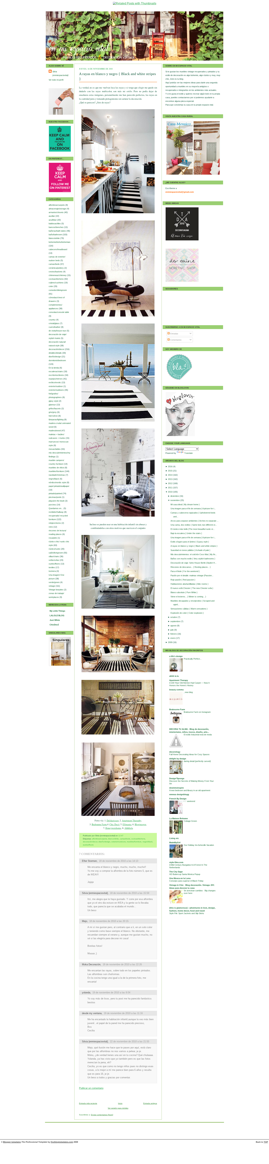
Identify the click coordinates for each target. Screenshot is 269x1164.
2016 (170, 466)
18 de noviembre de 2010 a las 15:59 (129, 893)
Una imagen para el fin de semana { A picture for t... (193, 508)
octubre (174, 617)
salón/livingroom (56, 553)
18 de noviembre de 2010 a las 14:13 (118, 861)
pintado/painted (56, 493)
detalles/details (55, 353)
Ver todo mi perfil (56, 80)
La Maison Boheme (178, 818)
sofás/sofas (54, 560)
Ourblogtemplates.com (62, 1142)
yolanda (86, 992)
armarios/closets (56, 212)
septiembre (175, 621)
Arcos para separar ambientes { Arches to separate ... (194, 521)
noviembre (175, 500)
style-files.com (176, 862)
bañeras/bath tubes (57, 231)
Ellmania (127, 824)
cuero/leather (55, 327)
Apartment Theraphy (131, 820)
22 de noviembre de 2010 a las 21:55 (129, 1041)
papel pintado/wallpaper (59, 486)
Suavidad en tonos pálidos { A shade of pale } (190, 550)
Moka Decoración (91, 964)
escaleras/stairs (56, 371)
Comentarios (176, 340)
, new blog (188, 692)
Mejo (84, 921)
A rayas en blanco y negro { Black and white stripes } (194, 546)
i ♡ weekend (189, 801)
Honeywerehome (113, 828)
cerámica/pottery (56, 268)
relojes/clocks (55, 523)
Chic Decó (114, 824)
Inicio (120, 1103)
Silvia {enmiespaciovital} (60, 73)
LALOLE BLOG (57, 615)
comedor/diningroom (58, 290)
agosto (173, 625)
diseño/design (55, 356)
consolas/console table (59, 312)
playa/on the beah (57, 501)
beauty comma (176, 690)
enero (173, 638)
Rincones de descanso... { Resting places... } (191, 567)
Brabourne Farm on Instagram (197, 712)
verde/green (54, 582)
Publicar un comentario (91, 1088)
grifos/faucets (55, 408)
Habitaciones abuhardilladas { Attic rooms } (189, 584)
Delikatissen (113, 820)
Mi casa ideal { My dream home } (185, 504)
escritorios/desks (57, 375)
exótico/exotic (55, 382)
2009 (170, 642)
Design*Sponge (176, 778)
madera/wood (55, 430)
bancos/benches (56, 227)
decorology (174, 752)
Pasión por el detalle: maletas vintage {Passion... (192, 575)
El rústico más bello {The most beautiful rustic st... (193, 529)
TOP (266, 1142)
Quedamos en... (56, 508)
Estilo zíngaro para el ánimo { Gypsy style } (190, 542)
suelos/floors (55, 564)
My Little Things (57, 611)
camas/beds (54, 264)
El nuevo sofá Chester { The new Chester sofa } (192, 588)
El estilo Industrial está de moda (198, 734)
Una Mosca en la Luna (179, 878)
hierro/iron (53, 416)
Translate (188, 453)
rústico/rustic (55, 549)
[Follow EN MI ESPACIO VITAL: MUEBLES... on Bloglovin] (180, 435)
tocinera (52, 571)
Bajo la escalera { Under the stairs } (186, 533)
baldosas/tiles (55, 223)
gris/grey (53, 412)
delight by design (177, 759)
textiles (52, 567)
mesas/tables (55, 449)
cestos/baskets (56, 271)
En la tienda (54, 368)
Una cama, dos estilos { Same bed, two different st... (194, 525)
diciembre (175, 496)
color (51, 286)
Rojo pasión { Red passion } (183, 580)
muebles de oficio (57, 467)
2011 (170, 487)
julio (172, 630)
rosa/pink (53, 538)
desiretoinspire (176, 788)
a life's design (176, 656)
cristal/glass (54, 323)
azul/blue (53, 220)
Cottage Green (190, 821)
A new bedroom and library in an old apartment (189, 790)
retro (51, 527)
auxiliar (52, 216)
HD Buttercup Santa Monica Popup (184, 874)
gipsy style (54, 401)
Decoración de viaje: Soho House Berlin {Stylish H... (193, 563)
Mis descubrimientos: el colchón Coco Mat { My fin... (194, 554)
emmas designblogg (179, 794)
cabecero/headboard (58, 249)
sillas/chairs (54, 556)
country (52, 320)
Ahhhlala (128, 828)
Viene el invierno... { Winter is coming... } (188, 596)
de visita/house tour (58, 331)
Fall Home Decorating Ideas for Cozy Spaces (189, 754)
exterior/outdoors (56, 390)
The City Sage (176, 872)
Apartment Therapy (178, 680)
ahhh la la (174, 676)
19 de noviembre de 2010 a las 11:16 (123, 1013)
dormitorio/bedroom (57, 360)
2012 (170, 483)
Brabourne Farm (99, 824)
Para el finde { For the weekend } (185, 571)
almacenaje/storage (58, 209)
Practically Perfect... (192, 659)
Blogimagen (140, 824)
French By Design (177, 799)
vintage (52, 586)
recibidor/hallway (56, 512)
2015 (170, 471)
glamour (52, 405)
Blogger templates (12, 1142)
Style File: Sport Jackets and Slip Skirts (186, 913)
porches (53, 505)
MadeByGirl (174, 842)
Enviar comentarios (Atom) (102, 1115)
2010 (170, 492)
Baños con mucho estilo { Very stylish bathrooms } (193, 559)
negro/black (54, 479)
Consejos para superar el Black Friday (186, 881)
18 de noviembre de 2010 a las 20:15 (108, 921)
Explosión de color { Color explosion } (187, 613)
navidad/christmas (57, 475)
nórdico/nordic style (58, 482)
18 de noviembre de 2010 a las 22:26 (122, 964)
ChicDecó (54, 625)
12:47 (120, 836)
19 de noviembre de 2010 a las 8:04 (111, 992)
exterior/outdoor (56, 386)
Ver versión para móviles (118, 1108)
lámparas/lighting (56, 419)
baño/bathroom (56, 234)
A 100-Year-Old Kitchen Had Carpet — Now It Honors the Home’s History (189, 684)
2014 (170, 475)
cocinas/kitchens (56, 279)
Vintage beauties (56, 590)
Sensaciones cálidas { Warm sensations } (189, 609)
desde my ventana (92, 1013)
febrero (173, 634)
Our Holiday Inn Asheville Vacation (199, 845)
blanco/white (54, 238)
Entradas (174, 334)
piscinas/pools (55, 497)
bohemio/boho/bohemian (59, 242)
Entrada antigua (150, 1103)
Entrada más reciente (88, 1103)
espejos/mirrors (56, 379)
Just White (55, 620)
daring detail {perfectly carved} (197, 761)
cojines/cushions (56, 283)
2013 (170, 479)
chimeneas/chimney (58, 275)
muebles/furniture (57, 471)
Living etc (174, 838)
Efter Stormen (89, 861)
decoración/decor (57, 349)
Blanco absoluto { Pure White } (184, 592)
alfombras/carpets (57, 205)
